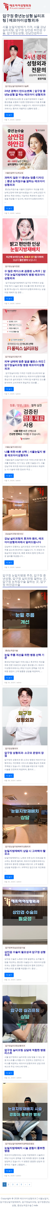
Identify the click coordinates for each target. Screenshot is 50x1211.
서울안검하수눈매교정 (14, 173)
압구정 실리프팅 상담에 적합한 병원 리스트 (25, 1051)
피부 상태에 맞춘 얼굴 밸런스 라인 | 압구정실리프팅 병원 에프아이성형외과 (24, 365)
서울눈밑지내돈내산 (13, 447)
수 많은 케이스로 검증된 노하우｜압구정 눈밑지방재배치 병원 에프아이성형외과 (25, 274)
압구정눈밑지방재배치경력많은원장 (19, 1144)
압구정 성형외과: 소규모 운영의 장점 (24, 754)
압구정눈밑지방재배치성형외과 (17, 846)
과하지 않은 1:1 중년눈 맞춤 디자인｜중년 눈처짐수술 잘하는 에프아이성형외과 (24, 181)
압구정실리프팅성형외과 (15, 1046)
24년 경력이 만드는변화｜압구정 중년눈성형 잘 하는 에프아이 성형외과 (25, 92)
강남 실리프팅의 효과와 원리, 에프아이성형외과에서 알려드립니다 (24, 540)
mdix (36, 1205)
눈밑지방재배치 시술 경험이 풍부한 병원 (24, 1149)
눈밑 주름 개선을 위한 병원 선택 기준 (24, 656)
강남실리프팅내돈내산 (14, 534)
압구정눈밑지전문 (12, 266)
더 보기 (9, 115)
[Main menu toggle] (44, 7)
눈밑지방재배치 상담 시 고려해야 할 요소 (25, 852)
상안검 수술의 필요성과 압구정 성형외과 (25, 953)
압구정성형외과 (11, 748)
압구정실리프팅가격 (13, 357)
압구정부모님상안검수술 (15, 947)
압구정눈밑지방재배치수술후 (17, 86)
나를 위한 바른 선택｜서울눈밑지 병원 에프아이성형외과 (25, 453)
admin (18, 120)
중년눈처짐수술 (11, 650)
